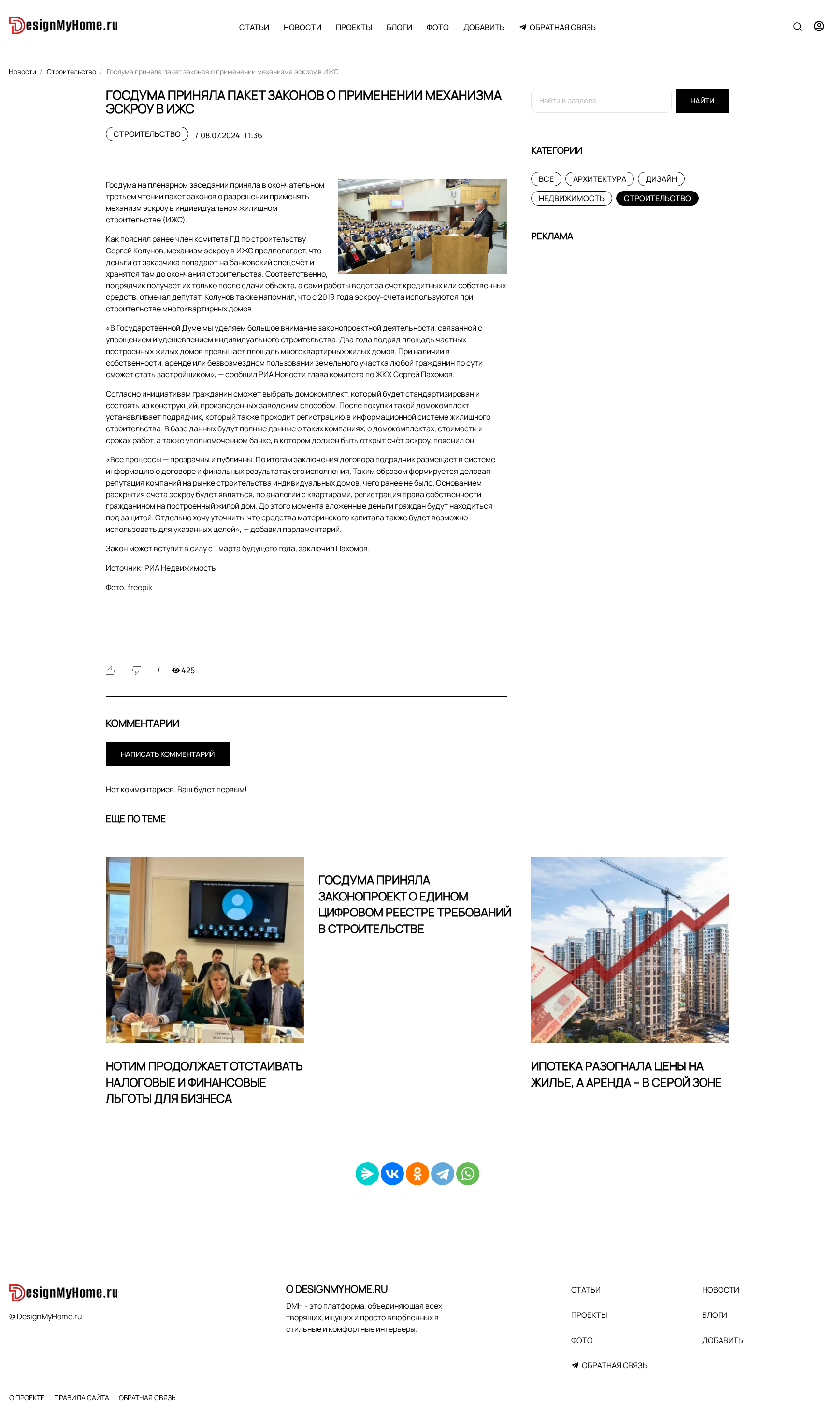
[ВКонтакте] (392, 1173)
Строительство (147, 134)
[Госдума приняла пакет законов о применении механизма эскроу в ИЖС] (422, 226)
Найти (702, 101)
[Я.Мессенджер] (367, 1173)
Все (546, 179)
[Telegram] (442, 1173)
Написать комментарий (168, 754)
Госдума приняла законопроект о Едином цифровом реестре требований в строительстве (414, 903)
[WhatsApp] (467, 1173)
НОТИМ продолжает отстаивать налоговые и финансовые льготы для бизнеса (204, 1082)
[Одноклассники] (417, 1173)
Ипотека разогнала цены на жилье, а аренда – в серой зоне (626, 1074)
